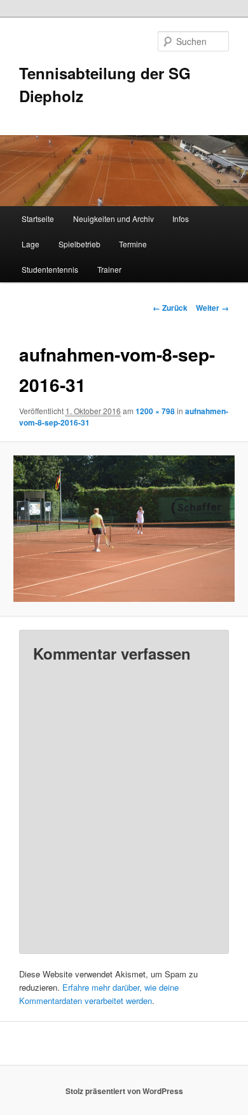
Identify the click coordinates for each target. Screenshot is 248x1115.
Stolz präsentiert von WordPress (124, 1091)
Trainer (109, 269)
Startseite (38, 218)
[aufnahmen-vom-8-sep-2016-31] (123, 528)
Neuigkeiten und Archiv (113, 218)
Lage (30, 243)
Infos (180, 218)
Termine (133, 243)
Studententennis (50, 269)
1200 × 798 (155, 411)
